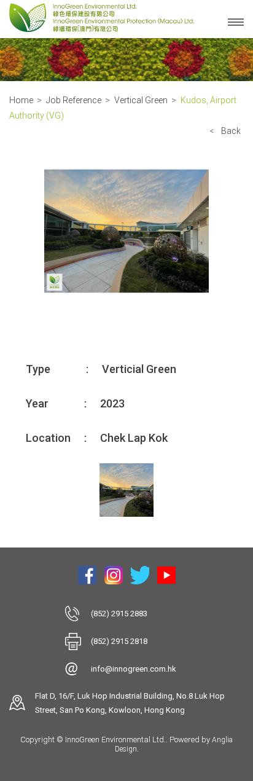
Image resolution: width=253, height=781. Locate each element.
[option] (126, 231)
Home (21, 100)
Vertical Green (141, 100)
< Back (225, 131)
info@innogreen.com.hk (133, 668)
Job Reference (73, 100)
